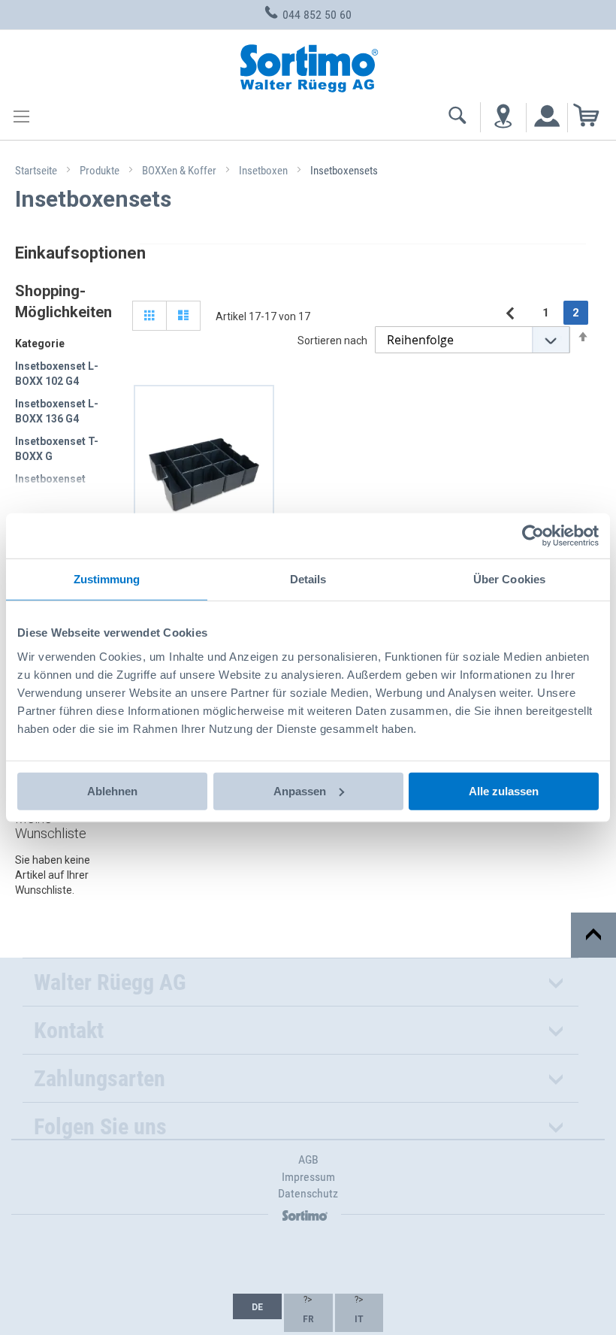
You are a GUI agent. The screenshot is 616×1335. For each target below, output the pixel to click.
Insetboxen (264, 170)
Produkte (101, 170)
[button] (257, 1306)
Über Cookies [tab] (509, 579)
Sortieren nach (332, 341)
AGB (308, 1159)
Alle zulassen (504, 790)
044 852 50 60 (315, 15)
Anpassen (299, 790)
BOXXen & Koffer (180, 170)
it (359, 1319)
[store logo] (308, 66)
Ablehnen (112, 790)
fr (308, 1319)
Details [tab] (308, 579)
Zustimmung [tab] (107, 579)
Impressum (308, 1177)
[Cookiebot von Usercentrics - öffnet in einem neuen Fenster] (533, 536)
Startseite (37, 170)
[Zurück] (510, 313)
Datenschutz (308, 1193)
